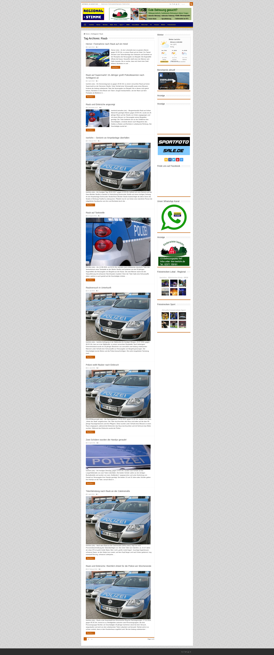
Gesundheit (135, 25)
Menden (105, 25)
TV (151, 25)
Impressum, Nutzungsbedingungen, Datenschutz (115, 4)
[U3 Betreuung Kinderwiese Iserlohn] (150, 14)
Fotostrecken (172, 25)
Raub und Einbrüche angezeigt (100, 104)
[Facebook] (172, 4)
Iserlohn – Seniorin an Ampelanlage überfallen (107, 138)
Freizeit (156, 25)
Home (85, 24)
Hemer (98, 25)
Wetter (163, 25)
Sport (121, 25)
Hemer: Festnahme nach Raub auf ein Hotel (107, 44)
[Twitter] (174, 4)
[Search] (191, 4)
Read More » (115, 67)
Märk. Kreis (113, 25)
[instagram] (178, 4)
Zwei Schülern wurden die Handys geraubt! (106, 440)
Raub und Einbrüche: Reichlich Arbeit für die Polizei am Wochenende (118, 566)
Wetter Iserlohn (174, 39)
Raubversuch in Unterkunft (98, 287)
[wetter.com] (164, 62)
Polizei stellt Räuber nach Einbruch (102, 365)
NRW (128, 25)
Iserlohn (91, 25)
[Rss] (170, 4)
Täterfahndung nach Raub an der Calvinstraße (108, 491)
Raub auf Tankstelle (95, 212)
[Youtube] (176, 4)
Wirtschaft (144, 25)
